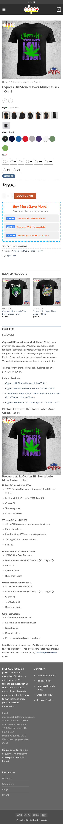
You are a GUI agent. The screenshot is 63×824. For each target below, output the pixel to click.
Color (5, 132)
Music (25, 251)
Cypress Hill (17, 251)
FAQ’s (5, 789)
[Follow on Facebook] (29, 2)
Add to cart (25, 195)
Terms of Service (45, 700)
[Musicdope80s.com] (31, 9)
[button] (4, 9)
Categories (15, 82)
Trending (39, 251)
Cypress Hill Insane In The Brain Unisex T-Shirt (14, 312)
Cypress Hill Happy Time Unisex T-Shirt (44, 312)
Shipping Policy (44, 694)
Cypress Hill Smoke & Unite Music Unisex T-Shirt (29, 388)
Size (4, 155)
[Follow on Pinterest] (34, 2)
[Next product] (4, 101)
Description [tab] (8, 329)
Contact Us (8, 783)
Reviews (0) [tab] (8, 335)
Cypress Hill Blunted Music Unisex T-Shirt (26, 383)
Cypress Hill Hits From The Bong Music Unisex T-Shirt (32, 402)
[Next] (60, 302)
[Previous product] (10, 101)
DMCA (5, 795)
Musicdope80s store (46, 652)
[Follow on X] (31, 2)
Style (4, 107)
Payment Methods (46, 675)
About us (6, 778)
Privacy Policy (44, 680)
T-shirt (37, 82)
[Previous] (2, 302)
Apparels (27, 82)
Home (5, 82)
